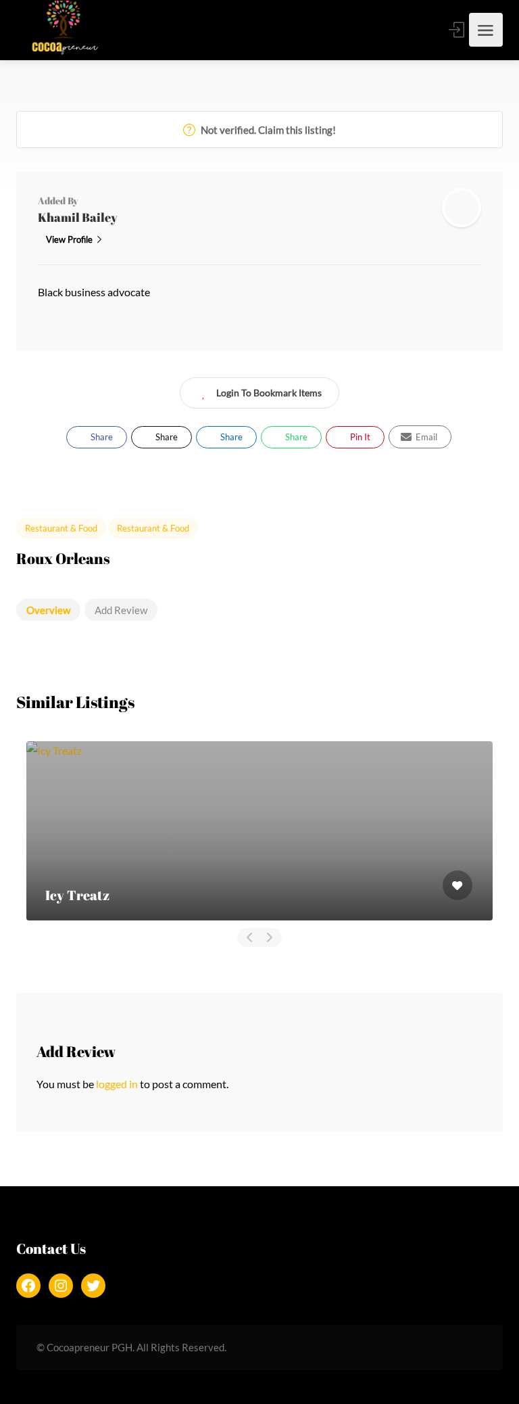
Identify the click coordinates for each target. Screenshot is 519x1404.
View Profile (69, 239)
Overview (48, 610)
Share (101, 436)
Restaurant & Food (61, 528)
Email (425, 436)
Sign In (457, 30)
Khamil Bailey (78, 217)
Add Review (121, 610)
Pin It (359, 436)
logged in (117, 1083)
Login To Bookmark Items (269, 392)
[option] (259, 830)
